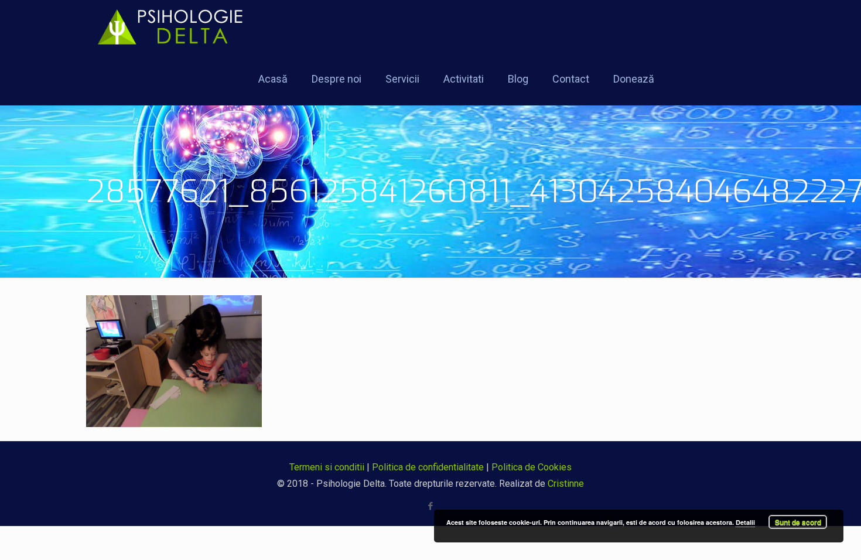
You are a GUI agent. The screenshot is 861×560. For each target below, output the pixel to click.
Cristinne (566, 483)
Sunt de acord (798, 522)
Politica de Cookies (531, 467)
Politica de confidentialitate (428, 467)
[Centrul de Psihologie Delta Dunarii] (177, 26)
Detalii (745, 522)
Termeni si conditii (326, 467)
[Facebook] (431, 506)
